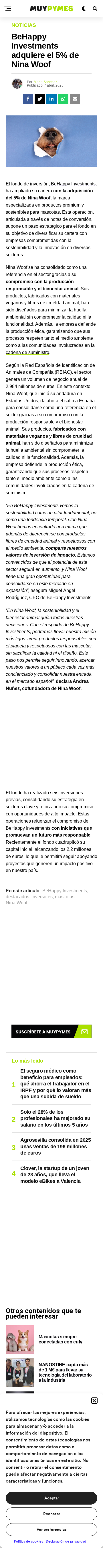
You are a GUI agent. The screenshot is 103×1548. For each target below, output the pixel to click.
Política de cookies (28, 1541)
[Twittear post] (40, 99)
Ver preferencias (51, 1530)
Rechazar (51, 1514)
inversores (42, 897)
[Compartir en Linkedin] (51, 99)
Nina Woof (39, 197)
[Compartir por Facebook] (28, 99)
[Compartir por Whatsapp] (63, 99)
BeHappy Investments (73, 183)
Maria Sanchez (45, 82)
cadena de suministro (27, 352)
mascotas (64, 897)
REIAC (63, 372)
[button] (94, 1400)
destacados (17, 897)
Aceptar (51, 1498)
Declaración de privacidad (66, 1541)
